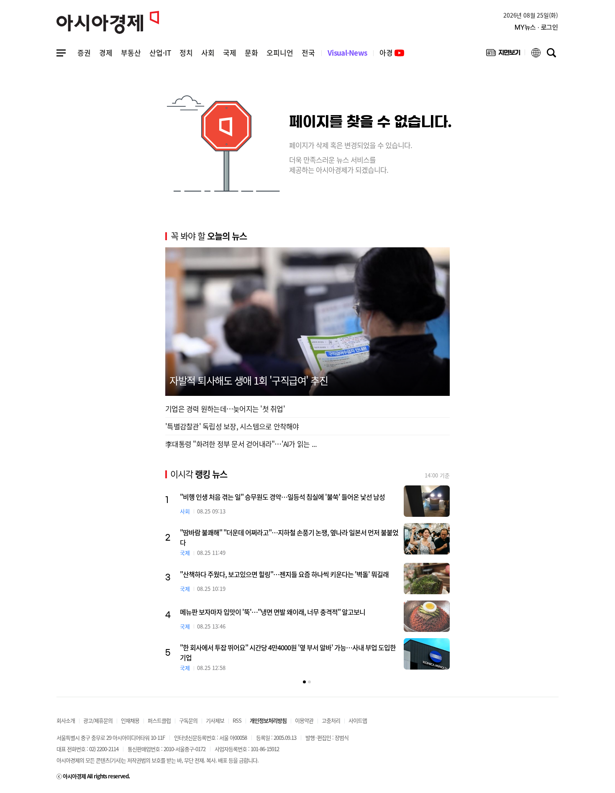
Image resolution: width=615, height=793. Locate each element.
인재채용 (130, 720)
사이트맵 (357, 720)
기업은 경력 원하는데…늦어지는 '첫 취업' (225, 408)
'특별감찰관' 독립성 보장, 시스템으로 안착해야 (232, 426)
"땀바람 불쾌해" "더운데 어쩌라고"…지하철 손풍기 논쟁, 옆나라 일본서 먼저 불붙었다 (289, 537)
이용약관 (304, 720)
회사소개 (65, 720)
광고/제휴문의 (98, 720)
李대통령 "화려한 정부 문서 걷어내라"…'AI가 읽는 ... (241, 444)
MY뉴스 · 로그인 (536, 27)
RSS (237, 720)
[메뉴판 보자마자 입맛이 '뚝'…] (427, 616)
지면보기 (503, 54)
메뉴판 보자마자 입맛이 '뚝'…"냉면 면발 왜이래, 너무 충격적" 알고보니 (272, 612)
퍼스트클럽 (159, 720)
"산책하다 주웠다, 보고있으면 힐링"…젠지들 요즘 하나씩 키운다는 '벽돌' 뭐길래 (284, 574)
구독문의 (188, 720)
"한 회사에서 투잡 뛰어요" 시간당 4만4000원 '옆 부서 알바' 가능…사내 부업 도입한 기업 (288, 652)
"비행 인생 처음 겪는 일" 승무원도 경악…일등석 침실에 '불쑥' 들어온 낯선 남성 (282, 497)
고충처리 (331, 720)
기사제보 (215, 720)
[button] (304, 681)
